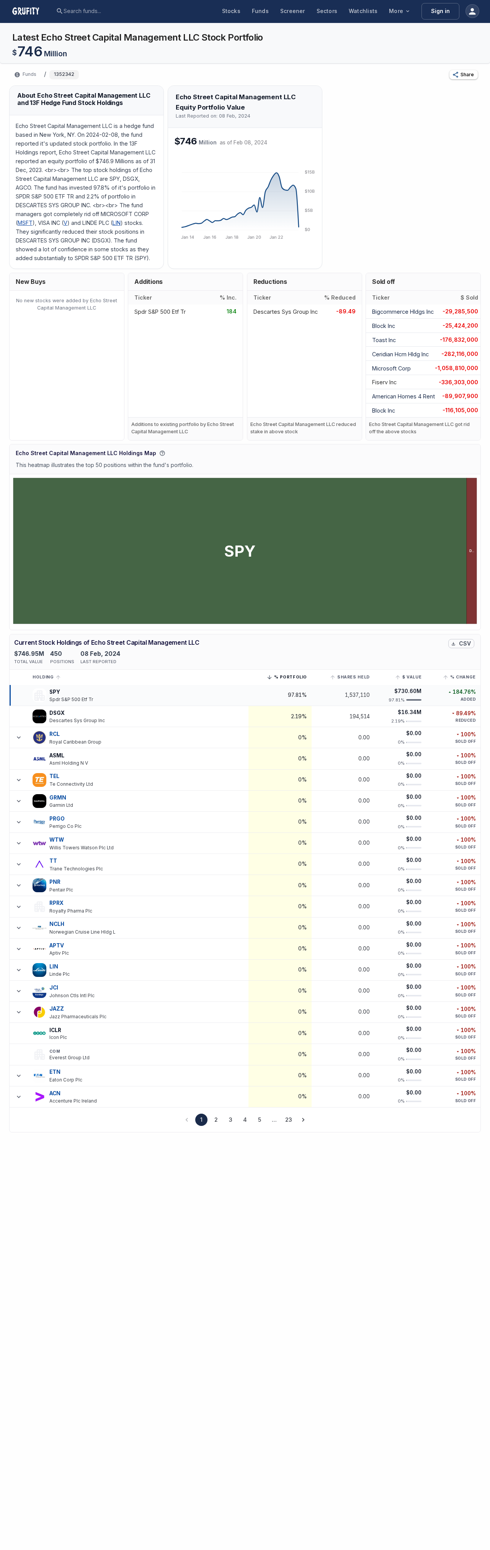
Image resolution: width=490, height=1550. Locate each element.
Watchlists (363, 11)
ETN (54, 1072)
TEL (54, 776)
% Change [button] (463, 677)
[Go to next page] (303, 1120)
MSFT (25, 223)
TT (53, 861)
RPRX (56, 903)
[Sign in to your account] (472, 11)
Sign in (440, 11)
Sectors (327, 11)
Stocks (231, 11)
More (396, 11)
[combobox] (122, 11)
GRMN (58, 798)
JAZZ (56, 1009)
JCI (53, 988)
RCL (54, 734)
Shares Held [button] (353, 677)
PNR (54, 882)
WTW (56, 840)
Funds (260, 11)
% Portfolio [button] (290, 678)
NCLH (57, 924)
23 (288, 1119)
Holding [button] (43, 677)
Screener (292, 11)
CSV (465, 643)
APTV (56, 945)
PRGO (57, 819)
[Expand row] (18, 737)
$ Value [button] (411, 677)
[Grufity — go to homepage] (31, 11)
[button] (463, 74)
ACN (54, 1093)
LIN (117, 223)
